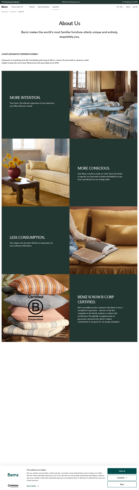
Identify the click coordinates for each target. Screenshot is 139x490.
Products (32, 7)
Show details (31, 486)
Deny (122, 484)
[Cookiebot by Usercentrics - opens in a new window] (13, 486)
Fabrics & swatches (43, 7)
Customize (121, 478)
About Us (21, 11)
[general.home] (5, 7)
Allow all (122, 471)
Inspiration (56, 7)
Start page (5, 11)
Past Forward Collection (12, 2)
